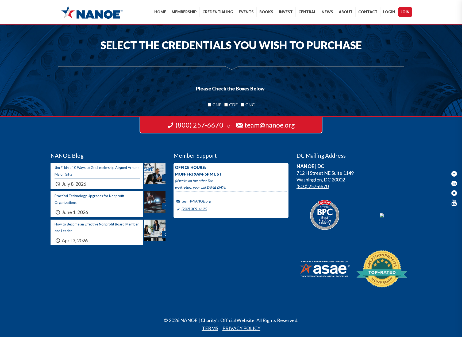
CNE (217, 104)
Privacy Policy (241, 328)
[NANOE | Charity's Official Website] (92, 12)
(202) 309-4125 (194, 209)
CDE (233, 104)
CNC (250, 104)
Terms (210, 328)
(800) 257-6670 (313, 186)
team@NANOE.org (196, 201)
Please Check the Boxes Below (230, 89)
